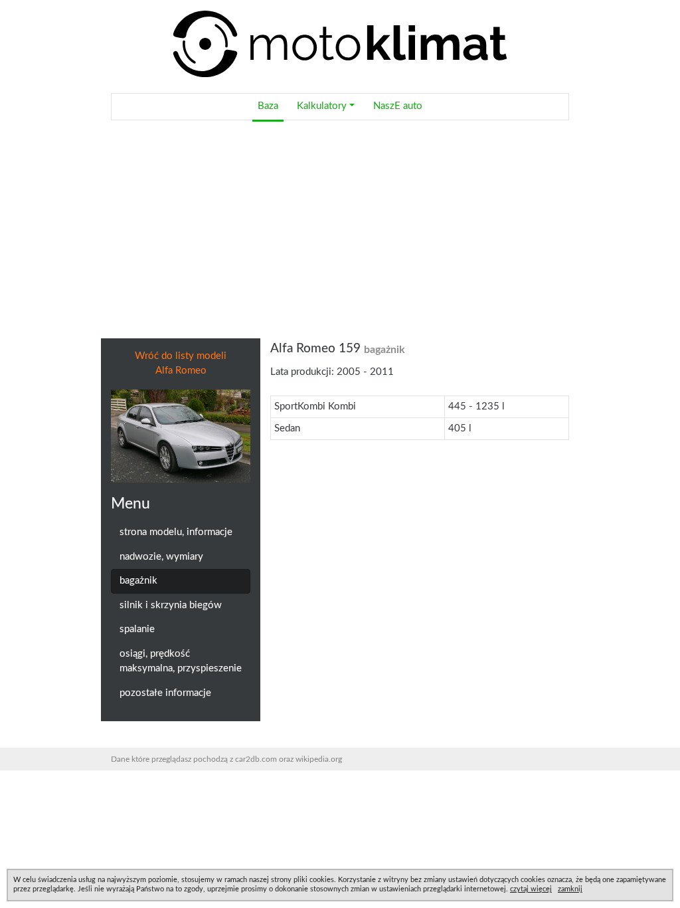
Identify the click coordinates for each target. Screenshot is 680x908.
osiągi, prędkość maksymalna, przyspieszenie (181, 661)
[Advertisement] (340, 229)
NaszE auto (397, 106)
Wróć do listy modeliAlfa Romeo (180, 363)
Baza (268, 106)
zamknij (570, 889)
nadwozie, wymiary (161, 557)
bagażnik (138, 581)
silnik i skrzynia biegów (171, 605)
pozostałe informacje (165, 693)
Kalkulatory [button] (322, 106)
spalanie (137, 629)
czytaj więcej (531, 889)
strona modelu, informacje (176, 532)
